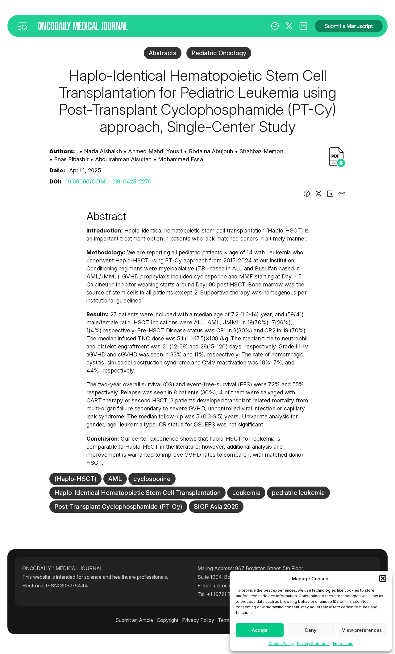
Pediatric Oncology (219, 53)
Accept (260, 630)
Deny (311, 630)
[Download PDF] (337, 157)
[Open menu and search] (22, 26)
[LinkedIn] (303, 26)
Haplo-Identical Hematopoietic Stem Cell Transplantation (137, 492)
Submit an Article (134, 620)
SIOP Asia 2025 (216, 506)
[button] (383, 578)
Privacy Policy (198, 620)
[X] (289, 26)
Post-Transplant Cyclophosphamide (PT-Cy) (118, 506)
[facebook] (306, 194)
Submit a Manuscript (349, 26)
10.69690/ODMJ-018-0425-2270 (108, 181)
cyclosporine (151, 479)
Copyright (167, 620)
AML (115, 479)
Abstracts (163, 53)
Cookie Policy (281, 643)
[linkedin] (330, 194)
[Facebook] (275, 26)
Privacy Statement (313, 643)
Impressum (343, 643)
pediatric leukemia (298, 492)
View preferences (362, 630)
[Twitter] (318, 194)
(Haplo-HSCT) (75, 479)
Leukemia (246, 492)
